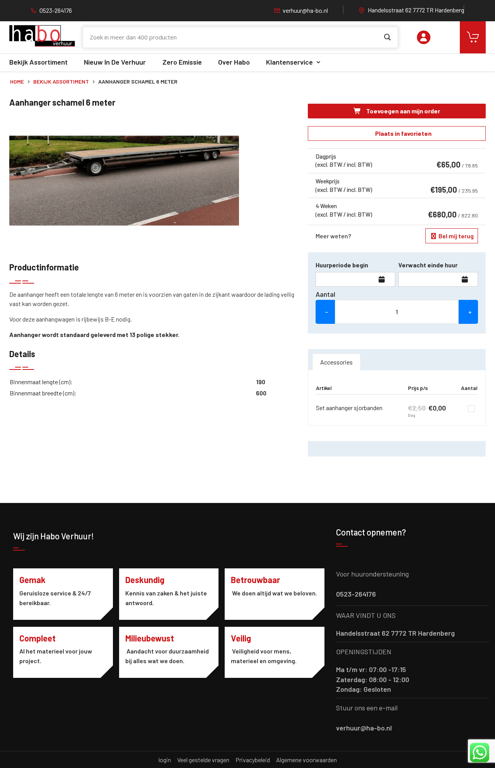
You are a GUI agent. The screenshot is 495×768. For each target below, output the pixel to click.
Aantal (325, 294)
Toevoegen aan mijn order (402, 111)
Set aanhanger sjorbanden (349, 407)
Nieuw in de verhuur (115, 62)
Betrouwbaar (255, 580)
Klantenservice (289, 62)
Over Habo (234, 62)
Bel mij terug (455, 235)
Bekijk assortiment (38, 62)
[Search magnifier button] (387, 37)
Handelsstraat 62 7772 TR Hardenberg (416, 10)
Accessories (336, 362)
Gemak (32, 580)
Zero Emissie (182, 62)
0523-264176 (55, 10)
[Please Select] (424, 37)
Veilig (241, 638)
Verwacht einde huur (427, 265)
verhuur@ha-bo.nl (305, 10)
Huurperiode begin (342, 265)
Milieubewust (149, 638)
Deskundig (144, 580)
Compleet (37, 638)
